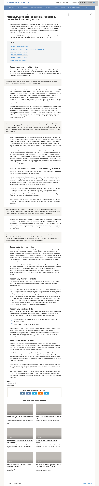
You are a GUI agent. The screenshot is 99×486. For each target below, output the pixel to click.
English (90, 483)
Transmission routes (36, 8)
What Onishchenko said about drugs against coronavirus (48, 417)
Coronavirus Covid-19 (18, 2)
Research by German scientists (19, 54)
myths (63, 8)
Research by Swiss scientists (19, 52)
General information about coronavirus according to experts (27, 49)
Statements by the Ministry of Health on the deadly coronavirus (20, 417)
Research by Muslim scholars (19, 57)
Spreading (11, 8)
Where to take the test (74, 8)
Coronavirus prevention (77, 2)
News (85, 8)
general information (22, 8)
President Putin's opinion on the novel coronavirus (20, 441)
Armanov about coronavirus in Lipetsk (46, 441)
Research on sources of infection (20, 46)
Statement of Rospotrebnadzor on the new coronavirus (19, 465)
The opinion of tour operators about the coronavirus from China (48, 465)
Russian (85, 483)
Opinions (56, 8)
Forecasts (48, 8)
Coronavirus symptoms (62, 2)
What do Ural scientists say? (19, 60)
